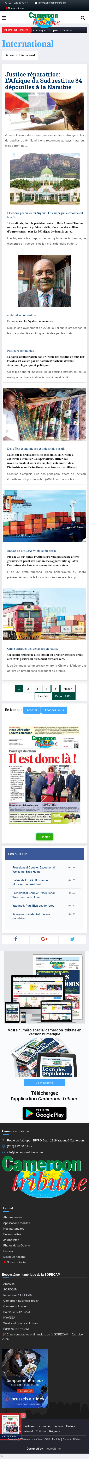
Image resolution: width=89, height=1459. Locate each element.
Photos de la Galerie (16, 1245)
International (27, 55)
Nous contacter (15, 8)
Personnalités (12, 1234)
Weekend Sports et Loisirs (20, 1323)
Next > (68, 688)
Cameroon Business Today (20, 1300)
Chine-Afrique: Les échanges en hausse (32, 648)
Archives (8, 1283)
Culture (71, 1426)
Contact (67, 1439)
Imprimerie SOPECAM (17, 1295)
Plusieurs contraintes (20, 350)
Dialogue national (14, 1256)
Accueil (9, 55)
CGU (47, 1439)
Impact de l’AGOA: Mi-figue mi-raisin (31, 550)
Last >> (43, 696)
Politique (29, 1426)
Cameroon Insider (15, 1306)
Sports (9, 1431)
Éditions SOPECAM (16, 1328)
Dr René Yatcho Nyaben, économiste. (30, 321)
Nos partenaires (13, 1228)
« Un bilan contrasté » (21, 315)
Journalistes (11, 1239)
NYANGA (9, 1317)
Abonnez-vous (54, 710)
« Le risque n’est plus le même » (52, 30)
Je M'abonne (44, 1082)
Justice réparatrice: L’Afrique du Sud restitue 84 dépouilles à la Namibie (43, 80)
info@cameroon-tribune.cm (51, 2)
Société (58, 1426)
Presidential (12, 1426)
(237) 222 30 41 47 (17, 2)
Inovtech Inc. (53, 1448)
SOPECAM (10, 1289)
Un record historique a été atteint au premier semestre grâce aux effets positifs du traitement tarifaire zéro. (45, 656)
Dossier (8, 1251)
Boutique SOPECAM (16, 1312)
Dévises (77, 1439)
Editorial (41, 1431)
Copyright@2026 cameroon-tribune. (26, 1439)
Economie (44, 1426)
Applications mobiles (16, 1223)
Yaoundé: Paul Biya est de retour (33, 905)
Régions (54, 1431)
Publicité (56, 1439)
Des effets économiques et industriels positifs (36, 448)
